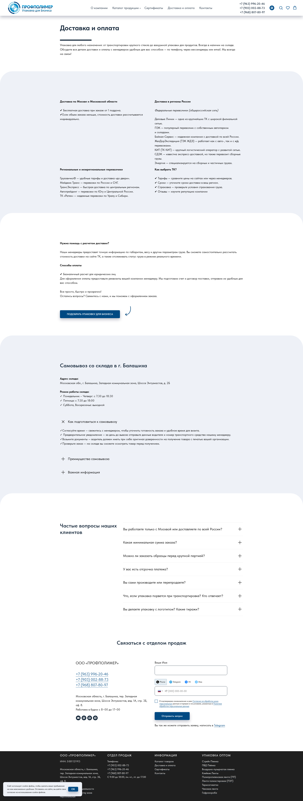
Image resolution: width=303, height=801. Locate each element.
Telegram (219, 725)
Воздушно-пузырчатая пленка (218, 769)
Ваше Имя (161, 662)
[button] (281, 8)
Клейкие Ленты (210, 773)
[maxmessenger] (272, 8)
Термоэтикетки (210, 784)
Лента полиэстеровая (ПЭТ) (217, 780)
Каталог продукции (125, 8)
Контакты (205, 8)
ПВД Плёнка (208, 765)
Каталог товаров (164, 761)
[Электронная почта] (78, 718)
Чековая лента (210, 788)
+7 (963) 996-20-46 (252, 3)
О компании (99, 8)
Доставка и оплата (181, 8)
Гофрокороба (209, 792)
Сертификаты (153, 8)
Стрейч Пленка (210, 761)
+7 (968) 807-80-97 (252, 12)
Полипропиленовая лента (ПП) (219, 776)
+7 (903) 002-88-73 (252, 8)
